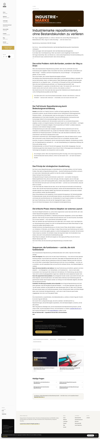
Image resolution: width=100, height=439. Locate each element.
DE (9, 56)
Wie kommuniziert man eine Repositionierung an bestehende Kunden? (69, 387)
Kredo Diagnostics (78, 425)
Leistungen (65, 421)
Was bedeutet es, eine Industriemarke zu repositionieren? (42, 383)
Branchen (76, 421)
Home (64, 417)
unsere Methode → (54, 310)
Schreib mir (55, 331)
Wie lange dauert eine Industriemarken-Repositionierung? (41, 387)
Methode (65, 419)
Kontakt (64, 427)
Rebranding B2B (78, 423)
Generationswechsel (78, 419)
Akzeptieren (90, 435)
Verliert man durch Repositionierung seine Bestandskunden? (68, 383)
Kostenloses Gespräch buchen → (44, 331)
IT (3, 56)
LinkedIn (88, 417)
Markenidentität (78, 417)
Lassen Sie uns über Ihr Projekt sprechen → (30, 423)
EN (6, 56)
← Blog (34, 6)
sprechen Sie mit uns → (76, 308)
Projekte (64, 423)
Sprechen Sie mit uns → (39, 397)
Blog (64, 425)
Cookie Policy (5, 436)
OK (96, 435)
